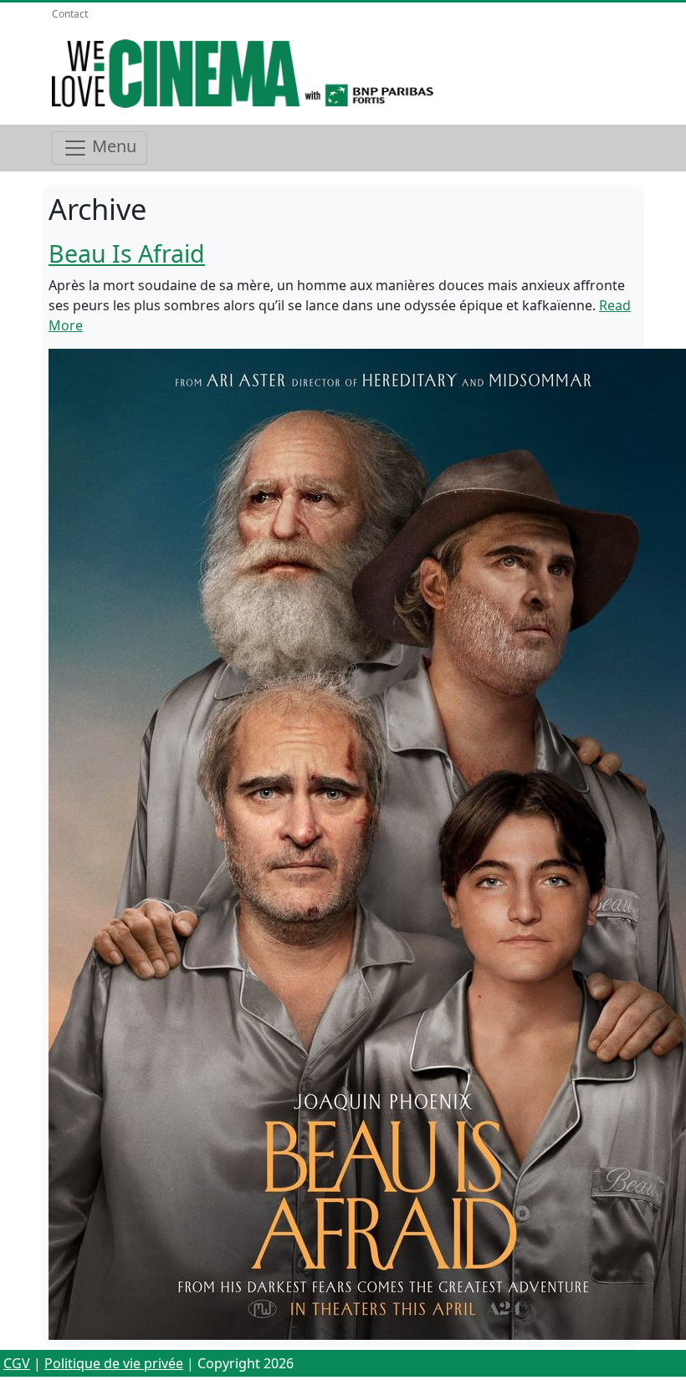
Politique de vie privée (113, 1363)
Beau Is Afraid (127, 253)
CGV (16, 1363)
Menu (112, 146)
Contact (70, 14)
